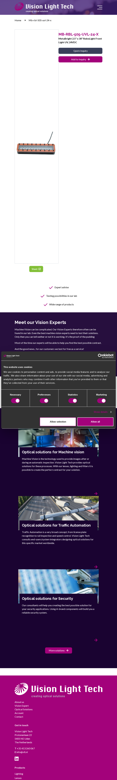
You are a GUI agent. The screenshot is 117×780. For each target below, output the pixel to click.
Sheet (35, 268)
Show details (101, 412)
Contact (19, 716)
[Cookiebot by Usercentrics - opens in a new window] (100, 356)
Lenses (18, 777)
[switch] (44, 400)
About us (19, 702)
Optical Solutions (24, 709)
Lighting (19, 773)
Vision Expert (22, 705)
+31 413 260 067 (25, 748)
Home (18, 20)
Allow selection (58, 421)
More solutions (57, 650)
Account (19, 712)
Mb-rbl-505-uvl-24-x (40, 20)
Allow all (95, 421)
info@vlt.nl (21, 752)
